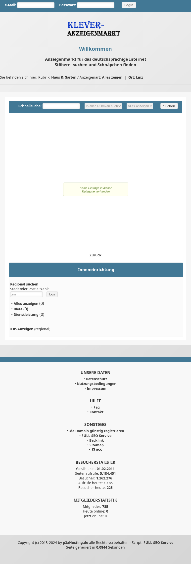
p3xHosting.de (75, 542)
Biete (18, 309)
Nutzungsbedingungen (96, 383)
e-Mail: (10, 4)
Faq (97, 407)
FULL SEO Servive (96, 435)
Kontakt (96, 412)
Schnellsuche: (30, 105)
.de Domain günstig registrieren (96, 430)
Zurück (95, 255)
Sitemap (97, 445)
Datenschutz (96, 378)
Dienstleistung (26, 314)
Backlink (96, 440)
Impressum (96, 388)
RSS (99, 449)
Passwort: (67, 4)
